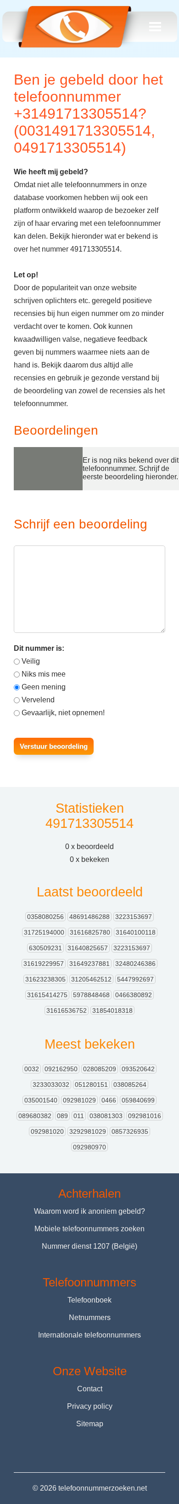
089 (62, 1115)
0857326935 (130, 1131)
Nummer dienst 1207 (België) (89, 1246)
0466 (108, 1100)
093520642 (138, 1069)
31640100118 (136, 932)
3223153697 (133, 916)
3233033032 (51, 1084)
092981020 (47, 1131)
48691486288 (89, 916)
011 (78, 1115)
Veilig (31, 661)
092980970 (89, 1147)
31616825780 (90, 932)
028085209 (99, 1069)
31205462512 (91, 979)
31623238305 (45, 979)
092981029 (79, 1100)
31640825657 (87, 948)
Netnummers (90, 1317)
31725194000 (44, 932)
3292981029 (87, 1131)
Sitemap (89, 1424)
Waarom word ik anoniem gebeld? (89, 1211)
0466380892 (133, 995)
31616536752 (66, 1010)
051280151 (91, 1084)
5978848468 (91, 995)
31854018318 (112, 1010)
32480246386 (135, 963)
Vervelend (38, 700)
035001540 (40, 1100)
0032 (31, 1069)
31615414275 (47, 995)
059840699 (138, 1100)
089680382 (34, 1115)
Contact (89, 1389)
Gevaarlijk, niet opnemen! (63, 713)
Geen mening (44, 687)
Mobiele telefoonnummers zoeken (89, 1229)
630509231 (45, 948)
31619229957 (43, 963)
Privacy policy (89, 1406)
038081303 (106, 1115)
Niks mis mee (44, 674)
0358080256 (45, 916)
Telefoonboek (89, 1300)
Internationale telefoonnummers (89, 1335)
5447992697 (135, 979)
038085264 (129, 1084)
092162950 (61, 1069)
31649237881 (89, 963)
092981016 (144, 1115)
